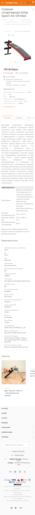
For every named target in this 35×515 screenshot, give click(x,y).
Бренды (4, 422)
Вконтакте (10, 472)
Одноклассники (25, 472)
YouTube (20, 472)
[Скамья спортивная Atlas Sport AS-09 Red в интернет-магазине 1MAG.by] (18, 50)
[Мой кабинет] (28, 3)
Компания (5, 427)
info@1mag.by (19, 455)
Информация (6, 432)
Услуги (4, 418)
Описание (7, 118)
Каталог (4, 408)
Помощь (4, 437)
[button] (16, 62)
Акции (4, 413)
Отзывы (19, 118)
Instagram (15, 472)
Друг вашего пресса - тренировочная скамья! (13, 393)
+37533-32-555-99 (18, 451)
